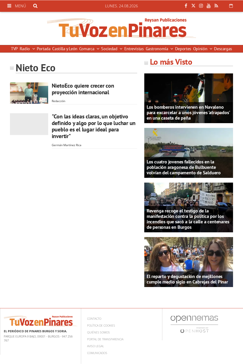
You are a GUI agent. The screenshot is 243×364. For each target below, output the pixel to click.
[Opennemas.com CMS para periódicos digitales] (194, 324)
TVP (14, 48)
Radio (25, 48)
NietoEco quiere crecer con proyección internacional (83, 89)
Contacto (94, 319)
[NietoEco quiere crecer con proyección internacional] (29, 93)
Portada (43, 48)
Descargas (223, 48)
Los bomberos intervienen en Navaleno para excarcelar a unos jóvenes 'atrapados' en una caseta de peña (188, 112)
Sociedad (109, 48)
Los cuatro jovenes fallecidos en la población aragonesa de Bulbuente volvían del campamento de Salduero (184, 167)
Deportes (183, 48)
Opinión (200, 48)
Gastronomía (157, 48)
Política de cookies (101, 326)
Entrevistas (134, 48)
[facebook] (186, 6)
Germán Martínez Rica (66, 145)
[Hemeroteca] (231, 5)
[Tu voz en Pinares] (121, 28)
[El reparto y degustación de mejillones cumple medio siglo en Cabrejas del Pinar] (188, 261)
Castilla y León (64, 48)
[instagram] (201, 6)
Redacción (58, 101)
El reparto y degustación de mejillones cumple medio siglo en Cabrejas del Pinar (187, 279)
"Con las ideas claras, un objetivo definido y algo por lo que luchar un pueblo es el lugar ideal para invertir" (94, 126)
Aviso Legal (95, 346)
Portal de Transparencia (105, 339)
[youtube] (208, 6)
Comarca (87, 48)
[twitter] (193, 6)
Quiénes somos (98, 332)
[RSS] (216, 6)
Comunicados (97, 353)
